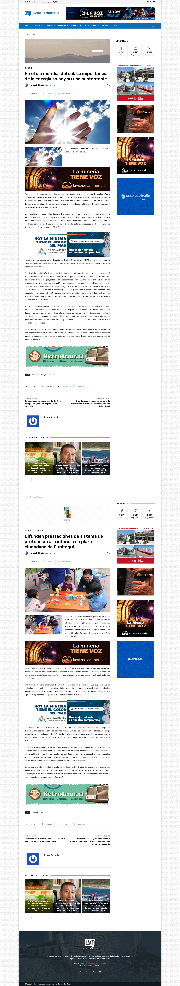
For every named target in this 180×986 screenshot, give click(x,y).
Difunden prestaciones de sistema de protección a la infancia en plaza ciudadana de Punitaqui (90, 403)
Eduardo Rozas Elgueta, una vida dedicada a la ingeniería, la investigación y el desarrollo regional (67, 469)
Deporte (38, 460)
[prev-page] (26, 479)
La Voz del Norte (37, 85)
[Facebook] (145, 1)
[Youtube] (153, 1)
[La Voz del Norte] (27, 85)
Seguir (135, 47)
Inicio (26, 34)
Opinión (33, 34)
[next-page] (30, 479)
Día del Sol (35, 375)
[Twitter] (151, 1)
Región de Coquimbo (66, 462)
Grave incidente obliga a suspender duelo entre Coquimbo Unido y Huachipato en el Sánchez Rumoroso (38, 468)
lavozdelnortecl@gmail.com (95, 963)
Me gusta (122, 47)
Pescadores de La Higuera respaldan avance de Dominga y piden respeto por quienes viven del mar (96, 469)
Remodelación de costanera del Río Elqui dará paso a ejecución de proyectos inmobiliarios (43, 403)
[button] (152, 26)
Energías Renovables (48, 375)
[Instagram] (148, 1)
